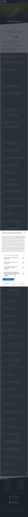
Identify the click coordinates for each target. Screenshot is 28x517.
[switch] (23, 258)
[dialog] (14, 258)
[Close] (25, 233)
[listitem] (14, 255)
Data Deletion (6, 283)
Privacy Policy (21, 283)
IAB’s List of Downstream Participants (15, 251)
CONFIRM (8, 279)
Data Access (14, 283)
